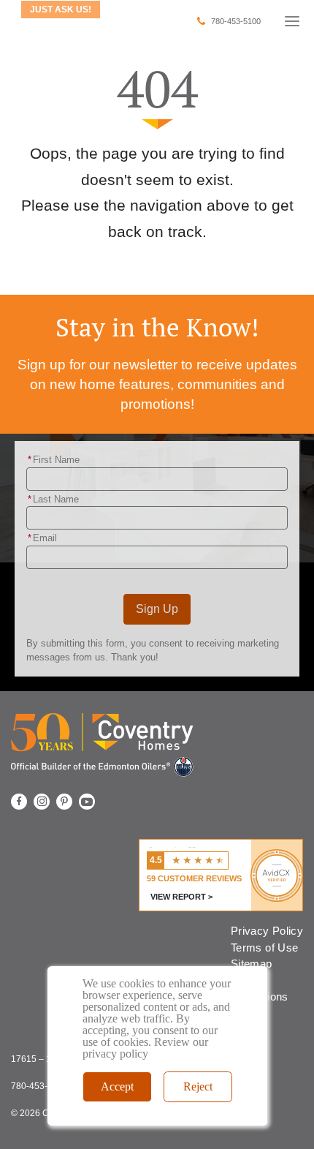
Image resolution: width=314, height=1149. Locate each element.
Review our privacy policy (145, 1048)
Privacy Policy (267, 930)
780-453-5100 (236, 21)
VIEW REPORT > (181, 896)
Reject (197, 1086)
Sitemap (251, 963)
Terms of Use (264, 947)
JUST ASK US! (60, 9)
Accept (117, 1086)
